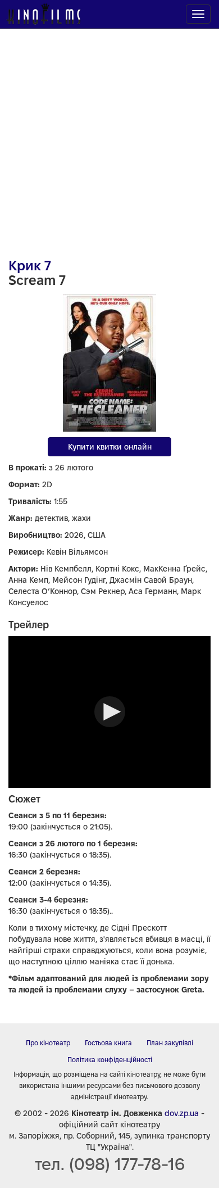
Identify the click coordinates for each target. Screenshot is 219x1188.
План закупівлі (170, 1042)
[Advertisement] (109, 137)
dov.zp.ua (182, 1113)
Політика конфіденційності (109, 1059)
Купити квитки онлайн (110, 446)
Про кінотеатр (48, 1042)
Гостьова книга (108, 1042)
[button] (109, 711)
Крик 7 (29, 265)
